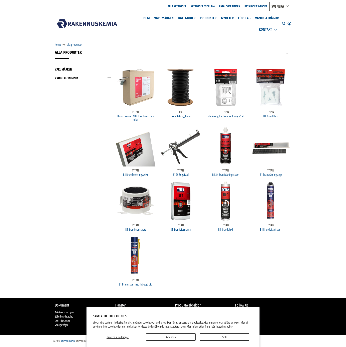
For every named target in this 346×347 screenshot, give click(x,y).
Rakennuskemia (68, 341)
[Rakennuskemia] (87, 23)
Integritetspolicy (224, 326)
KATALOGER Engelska (203, 6)
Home (58, 44)
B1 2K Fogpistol (181, 174)
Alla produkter (74, 44)
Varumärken (164, 17)
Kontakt (265, 29)
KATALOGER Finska (229, 6)
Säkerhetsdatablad (64, 316)
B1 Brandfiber (270, 116)
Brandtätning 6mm (180, 116)
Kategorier (186, 17)
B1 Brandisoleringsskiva (135, 174)
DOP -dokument (62, 321)
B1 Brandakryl (225, 229)
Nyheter (227, 17)
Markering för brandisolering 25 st (225, 116)
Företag (244, 17)
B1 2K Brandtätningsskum (225, 174)
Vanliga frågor (267, 17)
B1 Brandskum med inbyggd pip (135, 284)
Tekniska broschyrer (64, 312)
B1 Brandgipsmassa (180, 229)
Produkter (208, 17)
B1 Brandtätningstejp (271, 174)
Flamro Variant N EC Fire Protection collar (135, 117)
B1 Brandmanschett (135, 229)
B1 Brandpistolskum (270, 229)
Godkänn (171, 337)
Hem (146, 17)
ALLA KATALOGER (177, 6)
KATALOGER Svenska (255, 6)
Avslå (224, 337)
